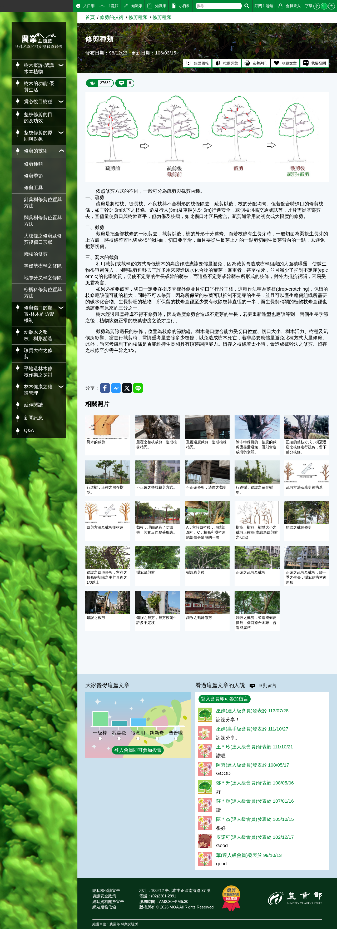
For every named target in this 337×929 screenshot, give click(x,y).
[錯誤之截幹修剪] (207, 602)
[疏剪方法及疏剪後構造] (306, 472)
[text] (219, 6)
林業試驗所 (129, 924)
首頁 (90, 17)
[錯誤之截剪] (107, 602)
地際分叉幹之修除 (43, 277)
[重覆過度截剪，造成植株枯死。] (207, 427)
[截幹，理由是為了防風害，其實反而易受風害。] (157, 512)
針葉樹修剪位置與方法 (43, 202)
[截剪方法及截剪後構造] (107, 512)
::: (2, 5)
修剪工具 (33, 187)
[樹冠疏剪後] (207, 557)
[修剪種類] (207, 180)
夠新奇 (157, 733)
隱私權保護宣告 (106, 890)
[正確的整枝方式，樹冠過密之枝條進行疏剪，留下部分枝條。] (306, 427)
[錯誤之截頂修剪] (306, 512)
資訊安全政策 (104, 896)
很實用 (138, 733)
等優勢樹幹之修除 (43, 266)
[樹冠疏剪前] (157, 557)
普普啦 (176, 733)
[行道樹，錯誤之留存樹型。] (257, 472)
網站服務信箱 (104, 907)
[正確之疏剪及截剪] (257, 557)
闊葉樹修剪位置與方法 (43, 221)
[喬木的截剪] (107, 427)
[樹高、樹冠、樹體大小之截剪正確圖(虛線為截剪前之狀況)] (257, 512)
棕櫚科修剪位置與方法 (43, 293)
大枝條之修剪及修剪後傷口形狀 (43, 239)
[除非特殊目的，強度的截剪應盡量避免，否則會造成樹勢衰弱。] (257, 427)
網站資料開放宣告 (108, 901)
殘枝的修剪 (36, 254)
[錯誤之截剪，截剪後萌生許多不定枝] (157, 602)
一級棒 (100, 733)
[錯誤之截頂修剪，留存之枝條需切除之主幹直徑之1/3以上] (107, 557)
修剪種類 (33, 164)
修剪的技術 (111, 17)
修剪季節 (33, 175)
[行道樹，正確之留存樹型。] (107, 472)
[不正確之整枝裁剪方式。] (157, 472)
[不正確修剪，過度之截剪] (207, 472)
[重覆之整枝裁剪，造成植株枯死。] (157, 427)
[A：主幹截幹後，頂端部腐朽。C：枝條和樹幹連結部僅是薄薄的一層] (207, 512)
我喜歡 (119, 733)
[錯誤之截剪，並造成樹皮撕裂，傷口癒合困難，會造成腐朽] (257, 602)
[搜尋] (246, 6)
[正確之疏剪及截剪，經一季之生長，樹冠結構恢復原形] (306, 557)
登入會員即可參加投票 (138, 750)
